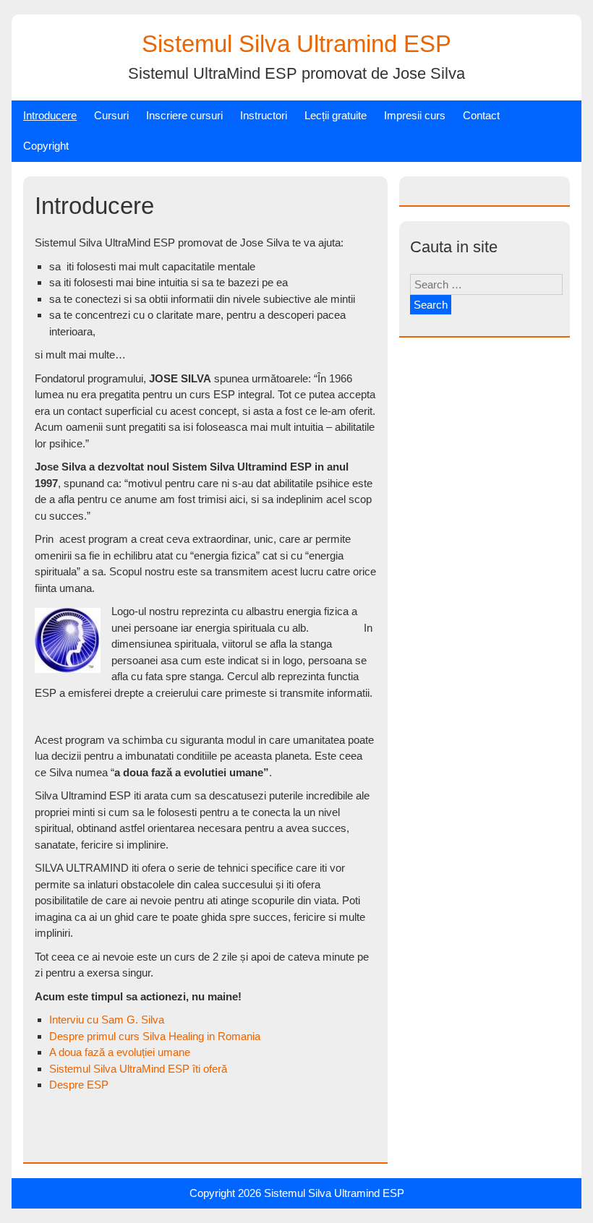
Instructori (263, 115)
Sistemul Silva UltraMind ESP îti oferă (138, 1069)
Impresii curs (414, 115)
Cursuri (111, 115)
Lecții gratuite (335, 115)
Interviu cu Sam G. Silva (106, 1019)
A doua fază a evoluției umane (119, 1052)
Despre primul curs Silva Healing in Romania (154, 1036)
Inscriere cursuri (184, 115)
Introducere (50, 115)
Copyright (46, 146)
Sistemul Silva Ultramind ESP (296, 43)
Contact (481, 115)
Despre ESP (78, 1084)
